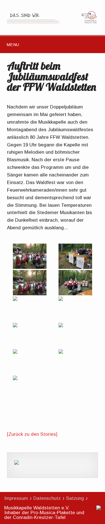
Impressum (16, 498)
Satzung (75, 498)
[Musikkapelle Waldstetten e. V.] (52, 23)
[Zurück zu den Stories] (32, 434)
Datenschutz (47, 498)
